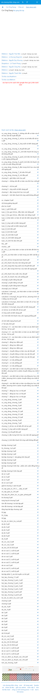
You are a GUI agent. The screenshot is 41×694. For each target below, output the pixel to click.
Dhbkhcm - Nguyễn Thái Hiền (11, 54)
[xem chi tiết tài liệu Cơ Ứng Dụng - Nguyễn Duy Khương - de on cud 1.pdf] (37, 556)
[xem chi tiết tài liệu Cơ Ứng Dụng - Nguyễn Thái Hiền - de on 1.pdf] (37, 473)
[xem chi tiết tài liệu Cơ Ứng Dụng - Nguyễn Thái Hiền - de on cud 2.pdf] (37, 482)
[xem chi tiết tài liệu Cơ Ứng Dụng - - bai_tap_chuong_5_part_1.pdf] (37, 580)
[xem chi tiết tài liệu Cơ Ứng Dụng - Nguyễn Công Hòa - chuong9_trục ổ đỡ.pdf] (37, 288)
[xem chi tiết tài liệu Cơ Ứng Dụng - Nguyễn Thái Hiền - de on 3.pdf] (37, 479)
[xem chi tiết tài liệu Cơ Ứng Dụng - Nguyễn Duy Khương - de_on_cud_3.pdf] (37, 541)
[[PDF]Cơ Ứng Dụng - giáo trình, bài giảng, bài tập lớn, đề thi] (3, 7)
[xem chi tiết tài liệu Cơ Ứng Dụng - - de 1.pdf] (37, 612)
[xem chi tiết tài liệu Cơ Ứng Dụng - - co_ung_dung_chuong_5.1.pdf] (37, 411)
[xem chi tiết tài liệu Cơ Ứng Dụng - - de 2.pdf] (37, 615)
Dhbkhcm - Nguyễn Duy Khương (12, 60)
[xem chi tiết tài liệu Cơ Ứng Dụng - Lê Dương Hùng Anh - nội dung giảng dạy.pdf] (37, 203)
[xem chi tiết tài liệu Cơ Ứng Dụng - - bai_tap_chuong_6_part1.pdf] (37, 591)
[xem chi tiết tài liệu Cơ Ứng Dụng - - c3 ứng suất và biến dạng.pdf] (37, 312)
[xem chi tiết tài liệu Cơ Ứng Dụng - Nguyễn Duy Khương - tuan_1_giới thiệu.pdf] (37, 209)
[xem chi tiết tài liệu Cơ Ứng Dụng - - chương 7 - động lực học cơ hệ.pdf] (37, 390)
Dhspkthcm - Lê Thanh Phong (11, 63)
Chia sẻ (21, 7)
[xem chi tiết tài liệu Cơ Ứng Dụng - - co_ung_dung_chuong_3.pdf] (37, 405)
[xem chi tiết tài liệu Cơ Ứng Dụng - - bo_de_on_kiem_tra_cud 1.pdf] (37, 597)
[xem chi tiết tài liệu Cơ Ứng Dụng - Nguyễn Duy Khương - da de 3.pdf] (37, 529)
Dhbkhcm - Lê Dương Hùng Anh (12, 57)
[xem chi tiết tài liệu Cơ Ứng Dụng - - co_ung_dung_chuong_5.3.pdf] (37, 417)
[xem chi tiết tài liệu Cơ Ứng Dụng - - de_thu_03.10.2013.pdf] (37, 642)
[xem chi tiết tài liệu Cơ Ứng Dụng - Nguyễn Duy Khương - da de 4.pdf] (37, 532)
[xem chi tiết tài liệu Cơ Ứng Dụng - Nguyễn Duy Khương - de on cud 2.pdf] (37, 565)
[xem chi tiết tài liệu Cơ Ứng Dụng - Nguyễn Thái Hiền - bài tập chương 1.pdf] (37, 454)
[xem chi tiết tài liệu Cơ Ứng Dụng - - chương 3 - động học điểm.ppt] (37, 348)
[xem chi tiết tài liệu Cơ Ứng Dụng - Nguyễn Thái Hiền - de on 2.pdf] (37, 476)
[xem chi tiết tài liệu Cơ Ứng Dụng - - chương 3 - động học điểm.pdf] (37, 342)
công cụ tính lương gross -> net (23, 690)
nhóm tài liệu (9, 687)
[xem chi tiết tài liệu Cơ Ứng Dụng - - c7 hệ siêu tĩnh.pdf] (37, 323)
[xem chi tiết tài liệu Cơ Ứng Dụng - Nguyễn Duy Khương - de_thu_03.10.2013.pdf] (37, 547)
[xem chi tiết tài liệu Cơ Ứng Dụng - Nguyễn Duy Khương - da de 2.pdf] (37, 524)
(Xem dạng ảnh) (20, 130)
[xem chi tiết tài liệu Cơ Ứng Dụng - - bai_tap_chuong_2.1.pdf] (37, 577)
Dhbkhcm (5, 70)
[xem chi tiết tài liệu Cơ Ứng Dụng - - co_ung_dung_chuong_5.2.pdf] (37, 414)
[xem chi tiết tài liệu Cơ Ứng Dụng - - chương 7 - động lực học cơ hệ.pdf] (37, 393)
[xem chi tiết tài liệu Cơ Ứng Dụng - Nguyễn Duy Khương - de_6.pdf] (37, 538)
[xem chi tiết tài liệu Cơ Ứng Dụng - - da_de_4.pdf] (37, 606)
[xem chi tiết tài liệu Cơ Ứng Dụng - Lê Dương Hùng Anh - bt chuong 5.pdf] (37, 497)
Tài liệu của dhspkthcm (9, 76)
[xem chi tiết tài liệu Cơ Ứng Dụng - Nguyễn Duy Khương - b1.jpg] (37, 512)
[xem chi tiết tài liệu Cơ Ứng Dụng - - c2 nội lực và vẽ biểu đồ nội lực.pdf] (37, 309)
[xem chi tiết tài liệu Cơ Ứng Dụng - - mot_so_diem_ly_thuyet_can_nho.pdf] (37, 656)
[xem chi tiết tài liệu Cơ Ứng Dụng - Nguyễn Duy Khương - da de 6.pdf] (37, 535)
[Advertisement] (20, 31)
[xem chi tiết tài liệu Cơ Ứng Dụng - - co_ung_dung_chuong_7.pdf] (37, 423)
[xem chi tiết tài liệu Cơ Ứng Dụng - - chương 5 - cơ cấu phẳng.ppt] (37, 365)
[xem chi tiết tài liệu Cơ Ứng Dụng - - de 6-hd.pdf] (37, 633)
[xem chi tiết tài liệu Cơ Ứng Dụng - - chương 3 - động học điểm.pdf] (37, 345)
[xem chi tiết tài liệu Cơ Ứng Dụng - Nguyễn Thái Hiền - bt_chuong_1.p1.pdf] (37, 448)
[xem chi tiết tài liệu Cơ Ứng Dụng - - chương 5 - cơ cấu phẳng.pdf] (37, 359)
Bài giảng (16, 10)
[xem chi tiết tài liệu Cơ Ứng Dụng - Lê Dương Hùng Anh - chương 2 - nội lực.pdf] (37, 186)
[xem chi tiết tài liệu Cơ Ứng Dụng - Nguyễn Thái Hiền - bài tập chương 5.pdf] (37, 462)
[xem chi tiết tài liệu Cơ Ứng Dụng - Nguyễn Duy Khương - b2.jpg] (37, 518)
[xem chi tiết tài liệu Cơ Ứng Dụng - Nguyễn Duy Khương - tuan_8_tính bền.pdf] (37, 228)
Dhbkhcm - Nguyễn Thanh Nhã (11, 73)
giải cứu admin (21, 687)
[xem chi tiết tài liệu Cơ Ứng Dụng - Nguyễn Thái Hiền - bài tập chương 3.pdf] (37, 459)
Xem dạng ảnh (31, 7)
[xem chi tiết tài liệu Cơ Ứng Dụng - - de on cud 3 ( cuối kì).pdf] (37, 653)
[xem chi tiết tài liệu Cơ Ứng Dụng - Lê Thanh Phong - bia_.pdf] (37, 243)
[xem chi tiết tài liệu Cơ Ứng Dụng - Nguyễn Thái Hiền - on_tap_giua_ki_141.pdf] (37, 491)
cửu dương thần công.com (10, 2)
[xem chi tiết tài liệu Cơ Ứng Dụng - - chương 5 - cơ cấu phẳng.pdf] (37, 362)
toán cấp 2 (31, 687)
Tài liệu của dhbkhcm (8, 79)
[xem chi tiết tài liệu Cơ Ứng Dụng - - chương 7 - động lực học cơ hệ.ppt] (37, 396)
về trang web (28, 685)
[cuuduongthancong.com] (23, 2)
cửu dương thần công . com (12, 685)
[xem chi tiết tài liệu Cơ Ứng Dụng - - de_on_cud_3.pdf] (37, 636)
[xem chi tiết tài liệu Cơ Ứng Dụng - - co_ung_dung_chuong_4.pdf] (37, 408)
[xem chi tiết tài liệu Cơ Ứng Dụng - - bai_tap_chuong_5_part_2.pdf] (37, 586)
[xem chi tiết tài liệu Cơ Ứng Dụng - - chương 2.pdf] (37, 600)
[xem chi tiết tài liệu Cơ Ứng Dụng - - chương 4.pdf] (37, 603)
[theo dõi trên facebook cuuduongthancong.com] (27, 2)
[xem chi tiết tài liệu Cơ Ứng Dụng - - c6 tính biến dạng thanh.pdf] (37, 320)
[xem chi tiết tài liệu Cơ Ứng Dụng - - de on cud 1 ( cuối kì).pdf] (37, 647)
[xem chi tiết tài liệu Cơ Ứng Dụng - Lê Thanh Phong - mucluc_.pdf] (37, 246)
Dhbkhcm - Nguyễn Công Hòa (11, 67)
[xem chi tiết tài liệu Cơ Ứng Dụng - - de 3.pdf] (37, 621)
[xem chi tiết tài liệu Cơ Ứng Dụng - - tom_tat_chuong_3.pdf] (37, 662)
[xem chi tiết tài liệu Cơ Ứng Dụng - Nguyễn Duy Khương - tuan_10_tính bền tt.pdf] (37, 234)
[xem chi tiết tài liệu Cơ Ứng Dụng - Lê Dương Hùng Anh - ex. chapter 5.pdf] (37, 200)
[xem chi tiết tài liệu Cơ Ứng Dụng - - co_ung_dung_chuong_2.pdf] (37, 402)
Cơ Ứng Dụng (11, 7)
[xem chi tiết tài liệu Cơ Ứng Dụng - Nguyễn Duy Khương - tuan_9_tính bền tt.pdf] (37, 231)
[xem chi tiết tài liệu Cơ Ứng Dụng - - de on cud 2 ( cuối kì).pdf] (37, 650)
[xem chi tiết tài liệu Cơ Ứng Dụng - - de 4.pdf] (37, 627)
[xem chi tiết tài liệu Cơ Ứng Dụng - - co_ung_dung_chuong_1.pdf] (37, 399)
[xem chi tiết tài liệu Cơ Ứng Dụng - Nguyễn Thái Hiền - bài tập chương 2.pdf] (37, 445)
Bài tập (22, 10)
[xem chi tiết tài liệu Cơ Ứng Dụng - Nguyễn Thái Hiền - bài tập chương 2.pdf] (37, 451)
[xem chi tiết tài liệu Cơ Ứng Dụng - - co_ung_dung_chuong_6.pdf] (37, 420)
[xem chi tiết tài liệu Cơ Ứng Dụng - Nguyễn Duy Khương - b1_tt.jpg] (37, 515)
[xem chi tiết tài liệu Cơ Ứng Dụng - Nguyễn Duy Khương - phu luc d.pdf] (37, 206)
